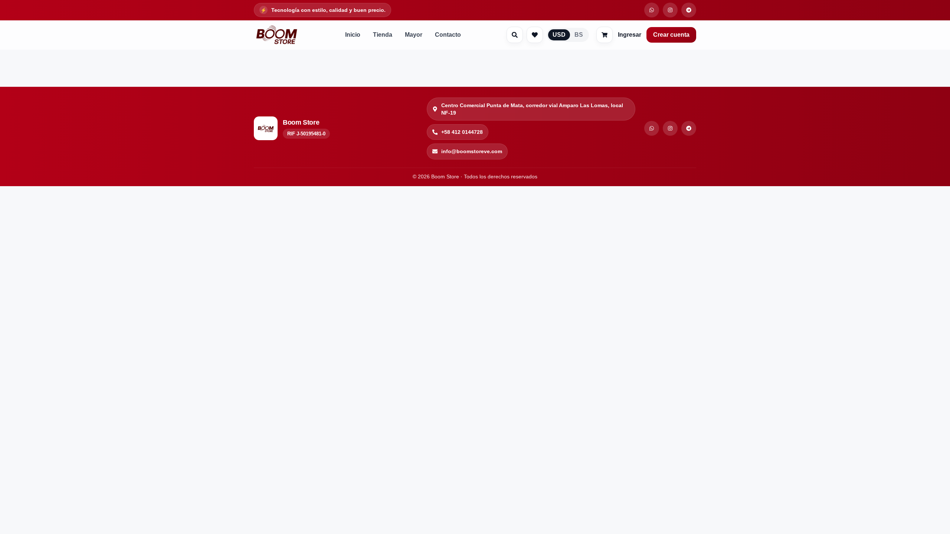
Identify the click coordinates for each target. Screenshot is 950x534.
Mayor (413, 35)
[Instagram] (670, 128)
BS (578, 35)
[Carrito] (604, 35)
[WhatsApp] (651, 128)
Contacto (448, 35)
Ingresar (629, 35)
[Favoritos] (535, 35)
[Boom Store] (276, 35)
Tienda (382, 35)
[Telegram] (688, 128)
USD (559, 35)
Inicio (352, 35)
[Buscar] (515, 35)
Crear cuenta (671, 35)
